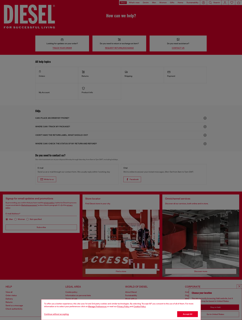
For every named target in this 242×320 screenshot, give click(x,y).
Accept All (187, 314)
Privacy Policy (123, 306)
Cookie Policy (140, 306)
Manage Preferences (97, 306)
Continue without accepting (56, 314)
